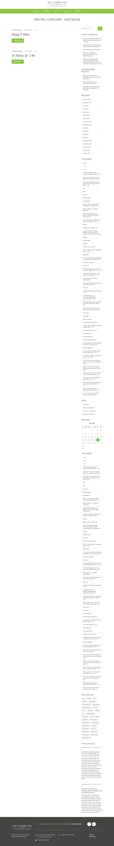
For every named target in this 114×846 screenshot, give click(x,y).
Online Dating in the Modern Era (92, 49)
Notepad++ (86, 316)
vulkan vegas (94, 734)
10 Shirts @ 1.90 (23, 55)
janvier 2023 (86, 118)
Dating (85, 237)
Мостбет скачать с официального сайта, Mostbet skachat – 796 (92, 373)
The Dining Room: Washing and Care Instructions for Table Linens (92, 77)
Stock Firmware (87, 319)
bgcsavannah (96, 704)
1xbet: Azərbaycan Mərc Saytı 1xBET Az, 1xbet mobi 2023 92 (91, 178)
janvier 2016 (86, 150)
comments (90, 710)
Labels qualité (92, 836)
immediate (85, 719)
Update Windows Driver (89, 339)
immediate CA (85, 722)
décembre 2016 (87, 140)
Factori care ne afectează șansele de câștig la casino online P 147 (92, 258)
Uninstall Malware (88, 336)
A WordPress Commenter (90, 86)
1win (83, 698)
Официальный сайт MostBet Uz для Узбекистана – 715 (92, 378)
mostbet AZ (85, 731)
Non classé (86, 313)
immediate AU (93, 719)
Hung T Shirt (20, 34)
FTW (91, 716)
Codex (84, 710)
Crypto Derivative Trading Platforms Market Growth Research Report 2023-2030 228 (91, 232)
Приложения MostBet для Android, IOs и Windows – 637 (91, 389)
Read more (17, 40)
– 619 (84, 169)
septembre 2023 (87, 102)
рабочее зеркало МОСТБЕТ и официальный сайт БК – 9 (91, 393)
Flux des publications (88, 407)
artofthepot (92, 701)
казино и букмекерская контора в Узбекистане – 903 (92, 356)
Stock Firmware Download (90, 322)
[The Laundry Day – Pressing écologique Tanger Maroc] (57, 4)
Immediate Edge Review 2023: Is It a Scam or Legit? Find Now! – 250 (92, 269)
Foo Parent (86, 265)
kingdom (94, 725)
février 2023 (86, 115)
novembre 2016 (87, 144)
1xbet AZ (84, 701)
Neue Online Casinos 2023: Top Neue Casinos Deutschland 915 (91, 308)
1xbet (94, 698)
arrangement (86, 201)
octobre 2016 (87, 147)
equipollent (86, 254)
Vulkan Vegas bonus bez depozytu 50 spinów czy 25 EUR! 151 (92, 343)
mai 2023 (85, 105)
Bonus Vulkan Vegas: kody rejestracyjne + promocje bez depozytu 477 (91, 215)
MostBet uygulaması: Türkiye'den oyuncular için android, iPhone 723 (92, 303)
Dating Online (86, 240)
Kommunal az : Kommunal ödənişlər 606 (90, 279)
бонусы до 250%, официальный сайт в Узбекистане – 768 (91, 351)
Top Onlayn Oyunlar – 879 (90, 330)
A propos (46, 11)
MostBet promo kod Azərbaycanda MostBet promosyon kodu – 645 (89, 297)
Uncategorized (87, 333)
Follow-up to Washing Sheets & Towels (90, 82)
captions (95, 707)
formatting (85, 716)
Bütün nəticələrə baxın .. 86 (90, 227)
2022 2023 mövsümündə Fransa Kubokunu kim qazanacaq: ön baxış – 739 (91, 183)
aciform (85, 194)
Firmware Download (88, 262)
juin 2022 (85, 128)
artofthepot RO (86, 704)
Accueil (36, 11)
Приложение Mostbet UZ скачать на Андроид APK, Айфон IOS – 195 (92, 383)
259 (84, 188)
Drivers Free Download (89, 246)
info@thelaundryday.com (43, 840)
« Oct (82, 448)
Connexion (86, 404)
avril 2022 (85, 134)
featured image (90, 713)
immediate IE (95, 722)
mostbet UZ (85, 734)
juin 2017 (85, 137)
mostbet (93, 728)
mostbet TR (94, 731)
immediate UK (85, 725)
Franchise (67, 11)
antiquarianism (87, 198)
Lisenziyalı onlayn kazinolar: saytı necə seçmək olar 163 (92, 283)
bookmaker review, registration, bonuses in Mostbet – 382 (92, 220)
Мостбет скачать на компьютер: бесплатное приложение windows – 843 (92, 362)
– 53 (84, 166)
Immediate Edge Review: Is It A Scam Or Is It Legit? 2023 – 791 (91, 274)
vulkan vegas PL (86, 737)
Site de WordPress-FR (89, 414)
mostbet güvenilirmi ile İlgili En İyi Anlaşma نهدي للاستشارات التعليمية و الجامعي (92, 40)
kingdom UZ (85, 728)
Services (56, 11)
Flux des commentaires (89, 411)
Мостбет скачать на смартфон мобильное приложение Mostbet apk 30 (92, 368)
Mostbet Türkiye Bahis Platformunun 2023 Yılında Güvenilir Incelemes (90, 54)
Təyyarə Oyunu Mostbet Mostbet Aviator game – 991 (92, 326)
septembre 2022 (87, 124)
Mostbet (85, 287)
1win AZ (89, 698)
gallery (97, 716)
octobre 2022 (87, 121)
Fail (83, 713)
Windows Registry (88, 347)
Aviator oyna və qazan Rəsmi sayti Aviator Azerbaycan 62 (91, 204)
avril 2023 (85, 109)
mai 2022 (85, 131)
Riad (84, 75)
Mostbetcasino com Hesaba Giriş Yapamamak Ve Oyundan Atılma (92, 45)
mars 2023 (86, 112)
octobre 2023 (87, 99)
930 (84, 191)
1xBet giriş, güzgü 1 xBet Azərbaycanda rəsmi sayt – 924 (91, 173)
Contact (78, 11)
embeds (97, 710)
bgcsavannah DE (86, 707)
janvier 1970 (86, 153)
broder (85, 224)
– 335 (84, 163)
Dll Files (85, 243)
